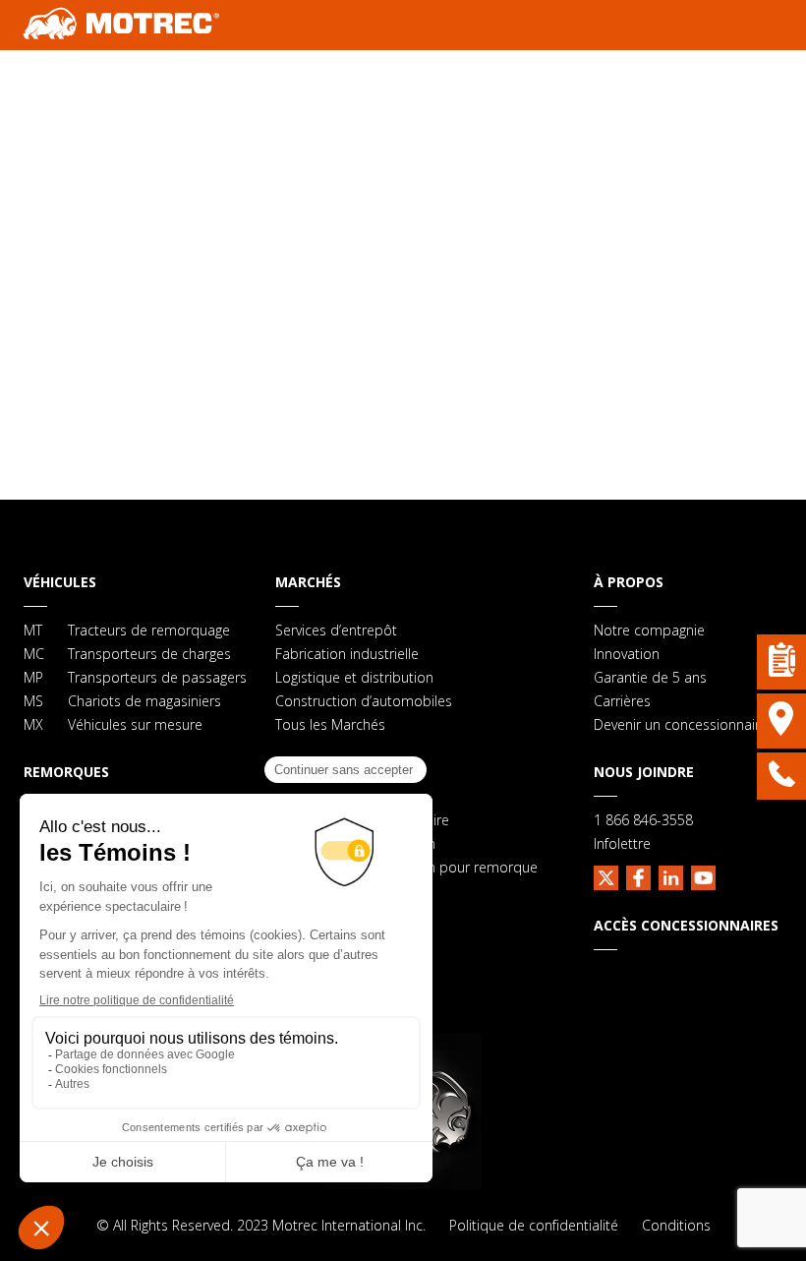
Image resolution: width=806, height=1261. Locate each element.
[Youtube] (703, 875)
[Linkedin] (671, 875)
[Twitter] (606, 875)
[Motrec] (122, 25)
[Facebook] (638, 875)
